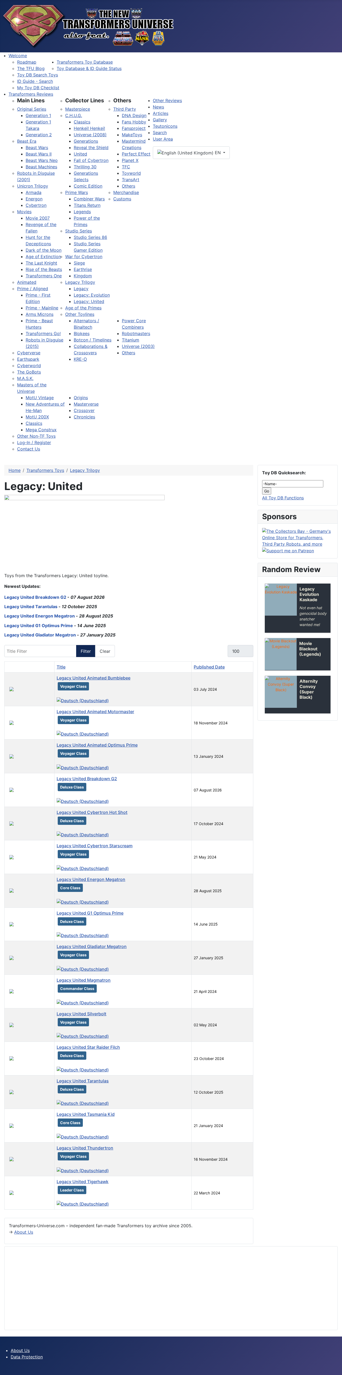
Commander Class (77, 988)
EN (217, 152)
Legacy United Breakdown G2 (35, 597)
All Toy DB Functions (283, 497)
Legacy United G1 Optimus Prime (38, 625)
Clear (105, 651)
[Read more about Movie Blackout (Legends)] (281, 654)
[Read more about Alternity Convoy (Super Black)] (281, 692)
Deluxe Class (72, 787)
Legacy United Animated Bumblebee (93, 678)
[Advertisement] (169, 1288)
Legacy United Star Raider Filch (88, 1047)
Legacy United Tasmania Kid (86, 1114)
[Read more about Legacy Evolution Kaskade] (281, 600)
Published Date (209, 667)
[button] (31, 100)
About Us (23, 1232)
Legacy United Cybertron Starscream (95, 845)
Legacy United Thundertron (85, 1148)
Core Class (70, 887)
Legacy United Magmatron (84, 980)
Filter (86, 651)
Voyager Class (73, 686)
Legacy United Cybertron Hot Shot (92, 812)
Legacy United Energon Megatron (39, 616)
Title (61, 667)
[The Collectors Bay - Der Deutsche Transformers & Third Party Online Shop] (297, 537)
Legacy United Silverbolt (81, 1013)
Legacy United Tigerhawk (82, 1181)
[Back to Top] (335, 1368)
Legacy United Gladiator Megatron (40, 635)
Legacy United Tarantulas (30, 606)
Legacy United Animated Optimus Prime (97, 745)
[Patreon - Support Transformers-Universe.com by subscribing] (288, 550)
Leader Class (72, 1190)
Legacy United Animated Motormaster (95, 711)
